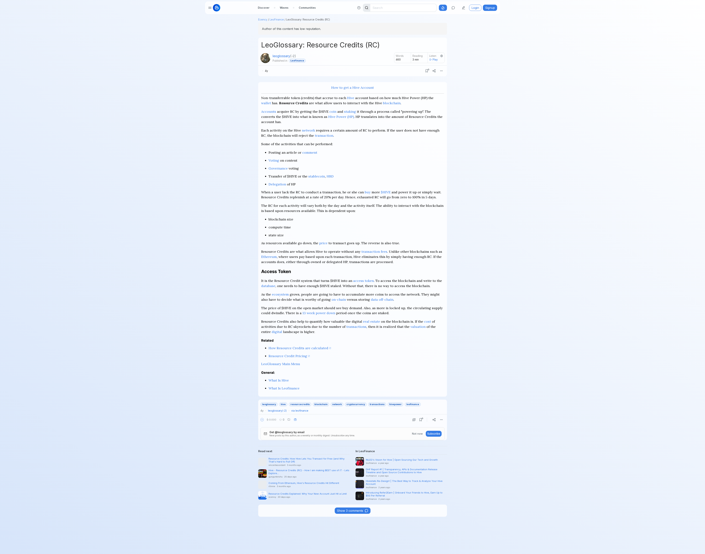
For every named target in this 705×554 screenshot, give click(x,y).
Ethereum (269, 257)
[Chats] (453, 8)
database (268, 286)
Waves (284, 7)
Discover (263, 7)
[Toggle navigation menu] (210, 8)
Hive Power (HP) (341, 117)
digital (277, 332)
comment (309, 152)
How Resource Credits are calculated (298, 348)
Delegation (277, 184)
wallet (266, 103)
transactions (356, 327)
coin (332, 111)
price (323, 243)
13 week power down (318, 313)
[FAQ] (359, 8)
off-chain (386, 299)
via (299, 410)
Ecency (262, 19)
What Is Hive (279, 380)
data (374, 299)
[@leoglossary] (265, 58)
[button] (262, 419)
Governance (278, 168)
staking (350, 111)
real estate (371, 321)
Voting (274, 160)
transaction (324, 135)
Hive (350, 98)
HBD (330, 176)
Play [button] (435, 59)
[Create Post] (463, 8)
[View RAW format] (414, 420)
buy (368, 192)
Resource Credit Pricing (288, 356)
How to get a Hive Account (352, 87)
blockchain (392, 103)
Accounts (268, 111)
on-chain (339, 299)
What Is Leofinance (284, 388)
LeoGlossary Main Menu (280, 364)
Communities (307, 7)
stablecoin (316, 176)
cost (427, 321)
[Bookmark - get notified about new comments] (426, 71)
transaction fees (374, 251)
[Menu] (441, 71)
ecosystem (280, 294)
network (308, 130)
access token (363, 281)
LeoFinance (277, 19)
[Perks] (443, 8)
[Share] (434, 71)
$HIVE (386, 192)
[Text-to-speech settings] (441, 55)
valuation (418, 327)
